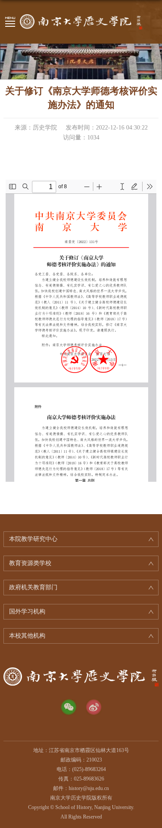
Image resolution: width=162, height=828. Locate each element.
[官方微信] (68, 707)
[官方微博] (94, 707)
